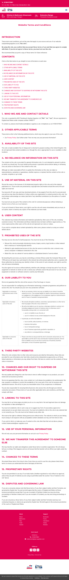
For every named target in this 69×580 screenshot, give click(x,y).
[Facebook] (31, 550)
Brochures (46, 517)
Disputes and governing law (14, 108)
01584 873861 (8, 2)
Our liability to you (11, 85)
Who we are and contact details (16, 65)
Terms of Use (38, 554)
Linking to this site (11, 93)
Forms (45, 519)
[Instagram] (38, 550)
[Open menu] (66, 10)
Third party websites (12, 88)
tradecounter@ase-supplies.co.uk (35, 539)
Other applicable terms (13, 67)
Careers (21, 524)
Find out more (45, 578)
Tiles (20, 521)
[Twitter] (34, 550)
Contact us (34, 535)
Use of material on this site (14, 76)
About (21, 517)
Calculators (46, 521)
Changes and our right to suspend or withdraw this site (25, 90)
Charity (45, 522)
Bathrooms (22, 519)
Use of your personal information (17, 96)
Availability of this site (13, 70)
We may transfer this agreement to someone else (23, 99)
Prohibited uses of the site (14, 82)
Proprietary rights (11, 105)
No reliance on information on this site (19, 73)
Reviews (45, 524)
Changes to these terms (13, 102)
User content (9, 79)
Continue (37, 578)
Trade (20, 522)
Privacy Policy (11, 138)
